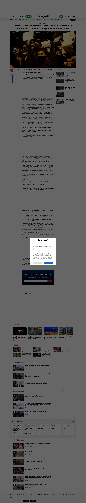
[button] (43, 251)
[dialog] (43, 251)
